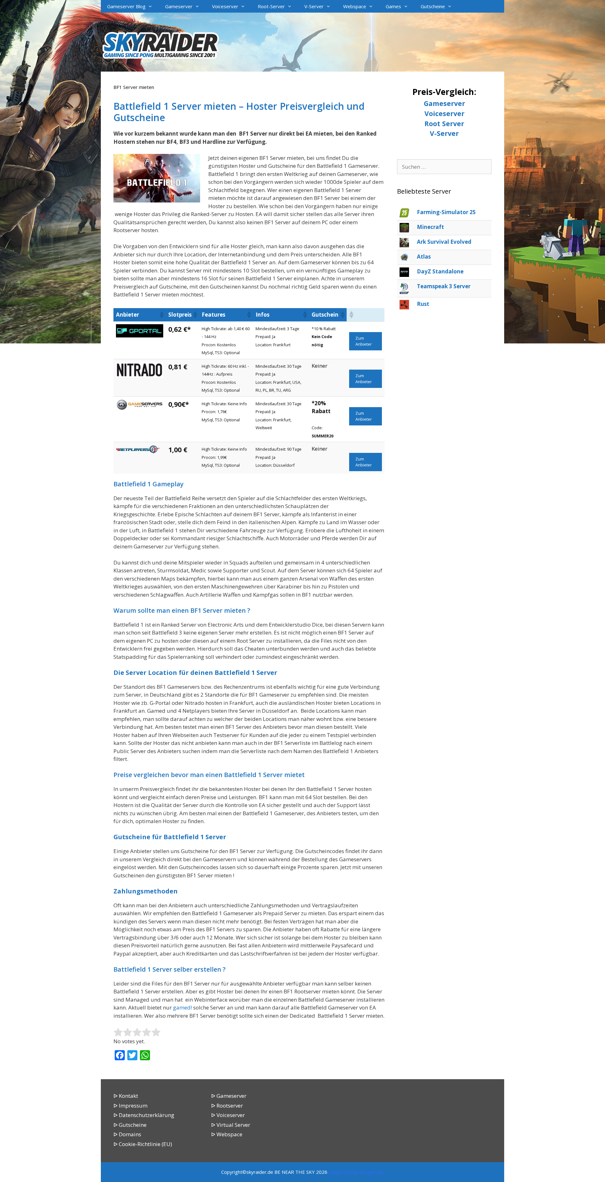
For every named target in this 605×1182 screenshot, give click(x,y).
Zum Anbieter (363, 341)
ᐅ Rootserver (227, 1105)
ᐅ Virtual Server (230, 1124)
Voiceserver (225, 6)
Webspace (354, 6)
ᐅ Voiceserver (228, 1115)
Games (393, 6)
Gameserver (179, 6)
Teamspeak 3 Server (443, 286)
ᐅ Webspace (226, 1134)
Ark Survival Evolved (444, 241)
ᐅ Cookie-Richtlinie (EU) (142, 1144)
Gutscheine (433, 6)
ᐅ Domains (127, 1134)
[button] (161, 315)
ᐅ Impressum (130, 1105)
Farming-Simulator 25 (446, 212)
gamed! (182, 1007)
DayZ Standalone (440, 271)
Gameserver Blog (126, 6)
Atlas (424, 256)
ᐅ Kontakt (125, 1095)
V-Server (314, 6)
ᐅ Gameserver (228, 1095)
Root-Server (271, 6)
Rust (423, 303)
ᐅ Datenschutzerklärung (143, 1115)
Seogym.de (372, 1172)
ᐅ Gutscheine (130, 1124)
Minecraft (430, 227)
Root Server (444, 123)
